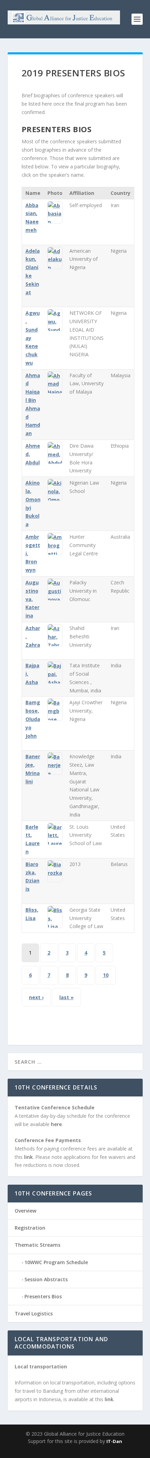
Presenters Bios (43, 1296)
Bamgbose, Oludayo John (32, 719)
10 (105, 975)
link (28, 1157)
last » (66, 997)
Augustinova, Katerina (32, 599)
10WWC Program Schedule (56, 1262)
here (56, 1124)
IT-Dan (114, 1441)
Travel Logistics (34, 1313)
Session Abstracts (46, 1279)
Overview (25, 1210)
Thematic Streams (37, 1244)
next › (36, 997)
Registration (30, 1227)
